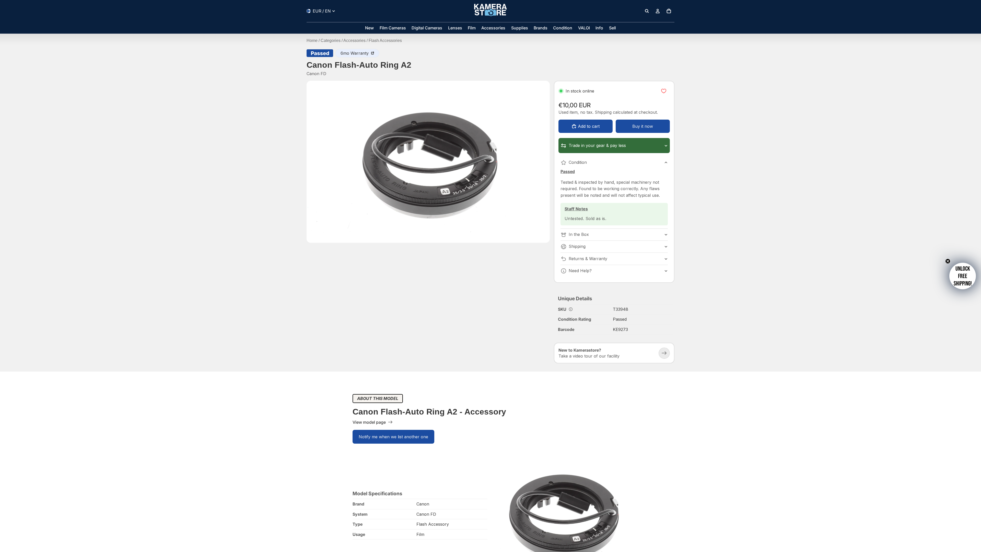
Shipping (577, 246)
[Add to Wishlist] (664, 91)
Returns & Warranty (588, 258)
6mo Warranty (355, 53)
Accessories (354, 40)
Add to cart (589, 126)
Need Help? (580, 270)
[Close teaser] (947, 261)
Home (312, 40)
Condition (578, 162)
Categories (331, 40)
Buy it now (642, 126)
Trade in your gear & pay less (597, 145)
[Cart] (668, 11)
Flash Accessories (385, 40)
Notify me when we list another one (393, 436)
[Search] (646, 11)
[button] (962, 276)
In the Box (579, 234)
